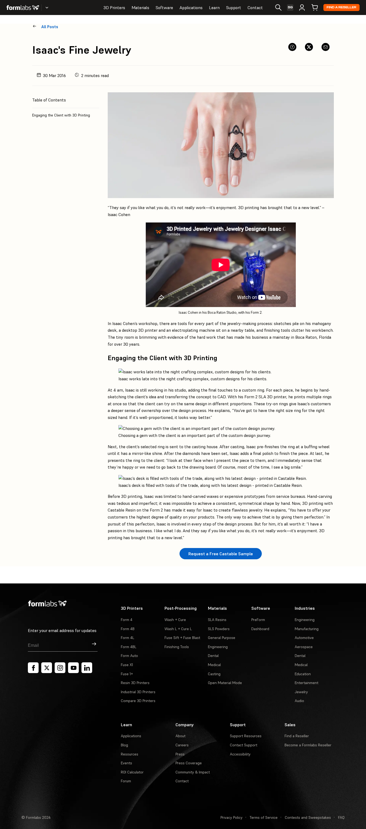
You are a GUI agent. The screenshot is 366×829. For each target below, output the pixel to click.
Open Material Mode (225, 682)
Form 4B (128, 628)
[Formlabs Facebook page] (33, 667)
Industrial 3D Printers (138, 691)
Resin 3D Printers (135, 682)
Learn (214, 7)
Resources (129, 754)
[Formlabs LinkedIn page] (86, 667)
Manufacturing (307, 628)
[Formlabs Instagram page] (60, 667)
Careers (182, 745)
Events (126, 763)
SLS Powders (219, 628)
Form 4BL (128, 646)
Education (303, 673)
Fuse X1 (127, 664)
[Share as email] (326, 47)
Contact (255, 7)
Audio (299, 700)
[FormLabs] (22, 7)
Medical (214, 664)
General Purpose (221, 637)
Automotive (304, 637)
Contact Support (243, 745)
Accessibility (240, 754)
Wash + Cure (175, 619)
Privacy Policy (231, 817)
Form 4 (126, 619)
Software (164, 7)
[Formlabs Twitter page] (46, 667)
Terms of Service (264, 817)
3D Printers (114, 7)
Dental (213, 655)
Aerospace (304, 646)
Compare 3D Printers (138, 700)
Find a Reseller (341, 7)
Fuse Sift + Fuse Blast (182, 637)
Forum (126, 781)
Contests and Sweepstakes (308, 817)
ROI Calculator (132, 772)
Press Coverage (188, 763)
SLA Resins (217, 619)
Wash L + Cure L (178, 628)
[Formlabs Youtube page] (73, 667)
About (180, 735)
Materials (140, 7)
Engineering (218, 646)
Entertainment (306, 682)
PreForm (258, 619)
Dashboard (260, 628)
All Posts (49, 26)
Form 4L (127, 637)
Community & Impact (192, 772)
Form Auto (129, 655)
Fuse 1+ (127, 673)
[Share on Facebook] (292, 47)
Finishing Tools (177, 646)
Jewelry (301, 691)
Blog (124, 745)
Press (180, 754)
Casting (214, 673)
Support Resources (246, 735)
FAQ (341, 817)
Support (233, 7)
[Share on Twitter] (309, 47)
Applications (191, 7)
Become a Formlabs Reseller (308, 745)
